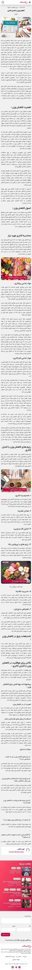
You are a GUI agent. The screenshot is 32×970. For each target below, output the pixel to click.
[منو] (30, 2)
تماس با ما (18, 956)
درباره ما (25, 956)
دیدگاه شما (28, 916)
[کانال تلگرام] (16, 967)
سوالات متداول (16, 959)
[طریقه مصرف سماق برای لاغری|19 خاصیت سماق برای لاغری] (16, 893)
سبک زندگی (12, 889)
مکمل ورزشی (17, 879)
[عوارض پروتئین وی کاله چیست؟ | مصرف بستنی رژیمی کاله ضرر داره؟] (16, 882)
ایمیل (13, 926)
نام (30, 926)
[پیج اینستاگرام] (19, 967)
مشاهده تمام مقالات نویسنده (16, 852)
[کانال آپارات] (12, 967)
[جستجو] (3, 2)
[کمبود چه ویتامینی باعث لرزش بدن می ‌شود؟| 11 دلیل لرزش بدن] (16, 904)
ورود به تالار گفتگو (10, 956)
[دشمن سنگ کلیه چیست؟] (16, 872)
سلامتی (13, 868)
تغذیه (16, 14)
